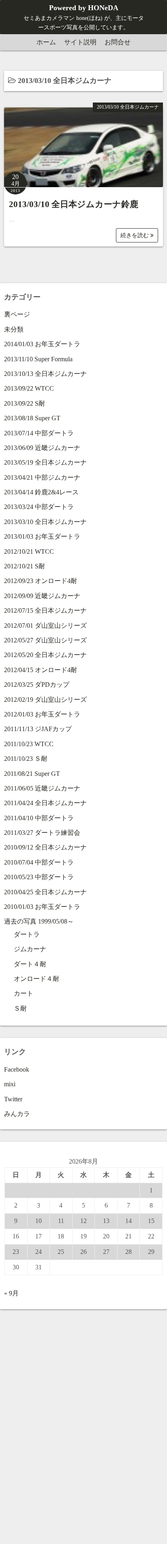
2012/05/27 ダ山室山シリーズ (45, 640)
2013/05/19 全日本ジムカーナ (45, 462)
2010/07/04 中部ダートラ (39, 862)
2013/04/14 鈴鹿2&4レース (41, 492)
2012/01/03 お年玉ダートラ (42, 714)
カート (23, 993)
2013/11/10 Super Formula (38, 359)
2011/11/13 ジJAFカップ (38, 728)
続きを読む (135, 235)
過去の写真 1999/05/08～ (39, 921)
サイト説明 (80, 42)
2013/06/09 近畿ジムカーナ (42, 447)
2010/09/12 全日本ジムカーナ (45, 847)
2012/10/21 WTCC (29, 551)
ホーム (46, 42)
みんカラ (17, 1113)
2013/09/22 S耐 (24, 403)
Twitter (13, 1099)
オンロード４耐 (36, 978)
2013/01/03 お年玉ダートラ (42, 536)
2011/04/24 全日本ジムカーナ (45, 802)
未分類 (14, 329)
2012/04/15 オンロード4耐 (40, 669)
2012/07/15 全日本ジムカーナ (45, 610)
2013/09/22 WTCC (29, 388)
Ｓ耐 (20, 1008)
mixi (9, 1084)
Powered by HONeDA (83, 8)
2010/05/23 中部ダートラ (39, 877)
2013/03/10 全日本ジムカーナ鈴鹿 (73, 204)
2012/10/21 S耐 (24, 566)
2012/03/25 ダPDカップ (36, 684)
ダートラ (27, 934)
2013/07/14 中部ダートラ (39, 433)
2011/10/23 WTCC (29, 743)
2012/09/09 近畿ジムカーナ (42, 595)
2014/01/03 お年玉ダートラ (42, 344)
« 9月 (11, 1293)
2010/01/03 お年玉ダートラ (42, 906)
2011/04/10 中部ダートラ (39, 818)
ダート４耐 (30, 964)
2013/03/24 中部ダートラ (39, 506)
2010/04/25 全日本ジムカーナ (45, 892)
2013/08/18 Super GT (32, 418)
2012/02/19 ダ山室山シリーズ (45, 699)
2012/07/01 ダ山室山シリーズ (45, 625)
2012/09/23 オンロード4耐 (40, 580)
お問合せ (118, 42)
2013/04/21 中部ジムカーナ (42, 477)
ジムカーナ (30, 949)
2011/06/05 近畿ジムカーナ (42, 788)
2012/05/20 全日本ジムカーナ (45, 654)
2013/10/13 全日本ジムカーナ (45, 373)
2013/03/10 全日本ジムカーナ (128, 107)
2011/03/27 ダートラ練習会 (42, 832)
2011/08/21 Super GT (32, 773)
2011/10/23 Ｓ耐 (25, 758)
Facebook (16, 1069)
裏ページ (17, 314)
